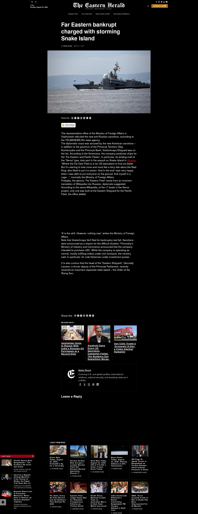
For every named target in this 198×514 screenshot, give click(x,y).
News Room (67, 46)
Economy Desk (57, 469)
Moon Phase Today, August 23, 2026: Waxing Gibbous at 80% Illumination (119, 461)
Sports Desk (57, 507)
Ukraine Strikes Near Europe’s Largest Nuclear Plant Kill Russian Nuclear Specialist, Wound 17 (77, 467)
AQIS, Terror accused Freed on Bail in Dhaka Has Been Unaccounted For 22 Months (140, 501)
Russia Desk (76, 476)
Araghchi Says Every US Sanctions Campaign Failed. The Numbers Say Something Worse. (98, 352)
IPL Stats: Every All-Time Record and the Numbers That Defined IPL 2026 (58, 500)
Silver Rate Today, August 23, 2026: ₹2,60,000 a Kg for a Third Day (57, 461)
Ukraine (131, 160)
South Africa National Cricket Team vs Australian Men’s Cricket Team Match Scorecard (99, 501)
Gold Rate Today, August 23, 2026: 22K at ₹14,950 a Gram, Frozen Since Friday (99, 465)
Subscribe (116, 26)
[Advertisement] (99, 214)
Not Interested (97, 26)
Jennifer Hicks (78, 509)
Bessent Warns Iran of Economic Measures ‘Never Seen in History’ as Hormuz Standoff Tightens (23, 496)
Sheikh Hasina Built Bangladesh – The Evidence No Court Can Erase (23, 463)
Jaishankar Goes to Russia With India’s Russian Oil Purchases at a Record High (72, 348)
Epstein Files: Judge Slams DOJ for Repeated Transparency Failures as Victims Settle (78, 501)
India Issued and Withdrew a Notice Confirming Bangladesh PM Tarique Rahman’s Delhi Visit (119, 503)
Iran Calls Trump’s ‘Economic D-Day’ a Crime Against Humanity (125, 347)
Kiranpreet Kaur (140, 472)
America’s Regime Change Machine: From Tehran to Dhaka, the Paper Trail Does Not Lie (22, 479)
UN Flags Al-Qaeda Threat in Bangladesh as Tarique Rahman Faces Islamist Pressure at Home (140, 464)
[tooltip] (156, 2)
